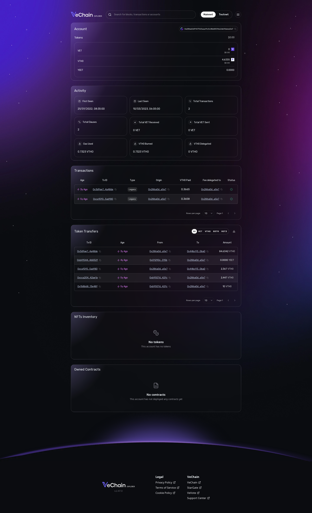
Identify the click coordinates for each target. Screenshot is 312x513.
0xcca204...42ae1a (87, 277)
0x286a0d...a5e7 (157, 189)
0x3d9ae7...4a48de (103, 189)
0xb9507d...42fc (158, 277)
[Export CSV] (234, 231)
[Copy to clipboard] (235, 29)
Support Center (196, 498)
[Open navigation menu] (238, 15)
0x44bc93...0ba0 (196, 251)
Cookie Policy (164, 493)
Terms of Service (166, 487)
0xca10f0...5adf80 (103, 199)
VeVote (191, 493)
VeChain (192, 482)
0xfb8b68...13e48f (88, 286)
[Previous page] (228, 213)
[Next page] (235, 213)
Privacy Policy (164, 482)
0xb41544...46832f (87, 260)
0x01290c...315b (158, 260)
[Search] (109, 14)
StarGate (192, 487)
